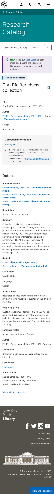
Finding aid (10, 144)
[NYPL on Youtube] (48, 426)
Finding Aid (7, 367)
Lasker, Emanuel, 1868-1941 (16, 187)
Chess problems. (10, 266)
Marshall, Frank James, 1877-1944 (19, 194)
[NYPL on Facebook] (27, 426)
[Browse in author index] (16, 119)
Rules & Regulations (41, 443)
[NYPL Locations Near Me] (30, 4)
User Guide (31, 59)
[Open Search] (39, 4)
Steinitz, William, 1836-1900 (16, 201)
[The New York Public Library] (4, 4)
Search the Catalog (16, 47)
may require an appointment (37, 158)
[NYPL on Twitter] (34, 426)
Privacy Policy (44, 438)
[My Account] (21, 4)
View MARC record (13, 392)
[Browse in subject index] (24, 262)
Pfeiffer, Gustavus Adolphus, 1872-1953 (22, 116)
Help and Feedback (42, 491)
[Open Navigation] (48, 4)
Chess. (5, 262)
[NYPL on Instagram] (41, 426)
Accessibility (44, 433)
